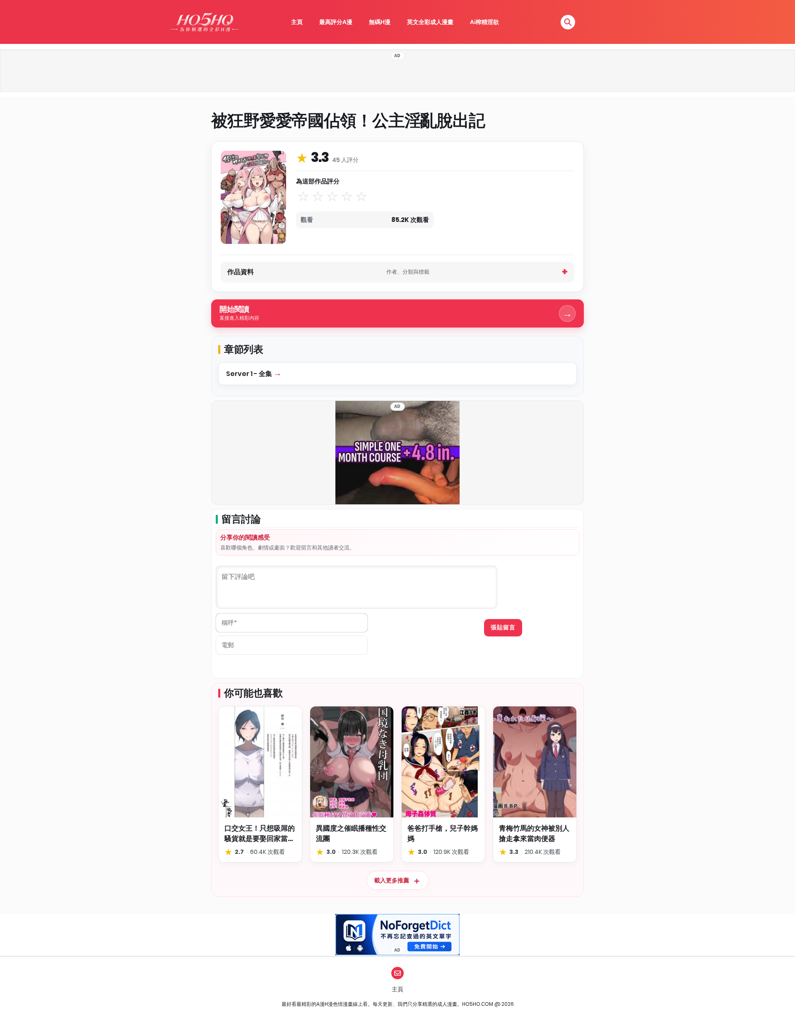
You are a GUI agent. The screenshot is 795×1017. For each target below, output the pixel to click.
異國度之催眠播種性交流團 (351, 833)
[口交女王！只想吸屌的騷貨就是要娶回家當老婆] (260, 761)
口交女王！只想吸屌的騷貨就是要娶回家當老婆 (259, 833)
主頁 (297, 22)
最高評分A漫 (335, 22)
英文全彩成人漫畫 (430, 22)
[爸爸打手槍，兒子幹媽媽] (443, 761)
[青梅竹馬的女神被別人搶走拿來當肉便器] (534, 761)
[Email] (397, 973)
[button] (568, 22)
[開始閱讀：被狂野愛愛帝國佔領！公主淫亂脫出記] (253, 197)
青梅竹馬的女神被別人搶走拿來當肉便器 (534, 833)
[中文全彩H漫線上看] (204, 21)
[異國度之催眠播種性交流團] (351, 761)
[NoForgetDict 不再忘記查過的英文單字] (397, 934)
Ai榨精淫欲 (484, 22)
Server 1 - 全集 (249, 373)
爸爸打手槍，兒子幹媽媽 (442, 833)
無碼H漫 (379, 22)
